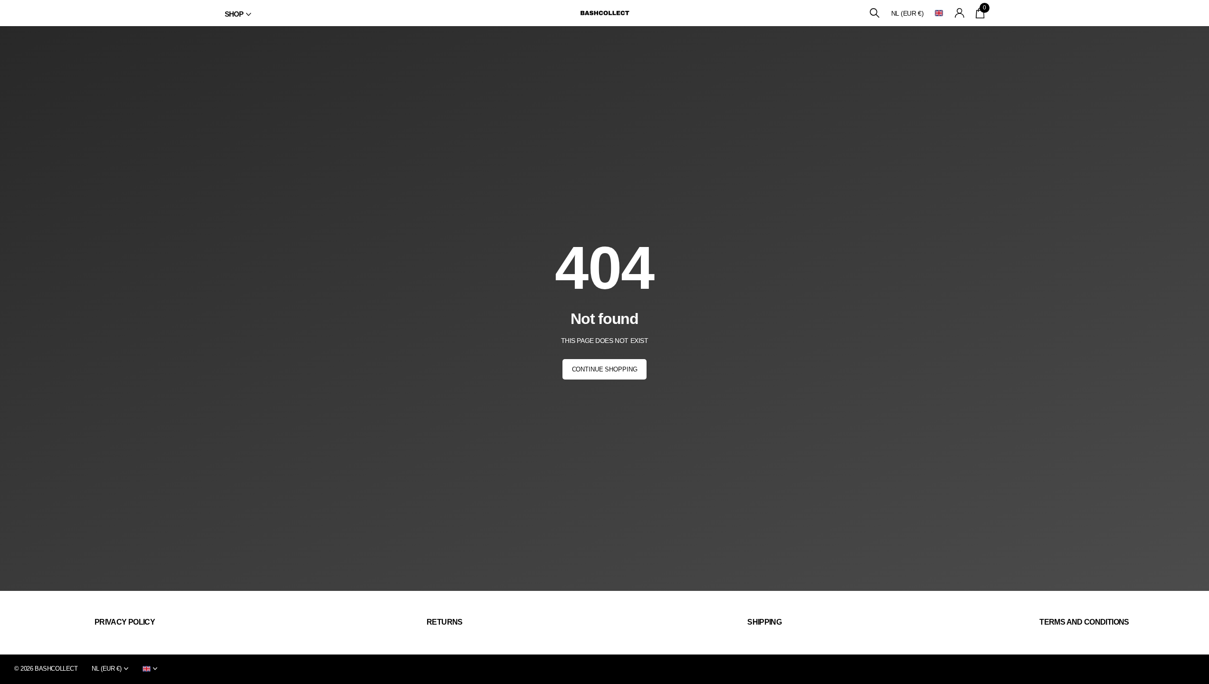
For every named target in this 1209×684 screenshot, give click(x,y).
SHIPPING (764, 622)
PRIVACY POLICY (125, 622)
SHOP (234, 14)
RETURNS (445, 622)
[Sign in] (959, 13)
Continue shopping (605, 369)
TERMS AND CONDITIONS (1084, 622)
